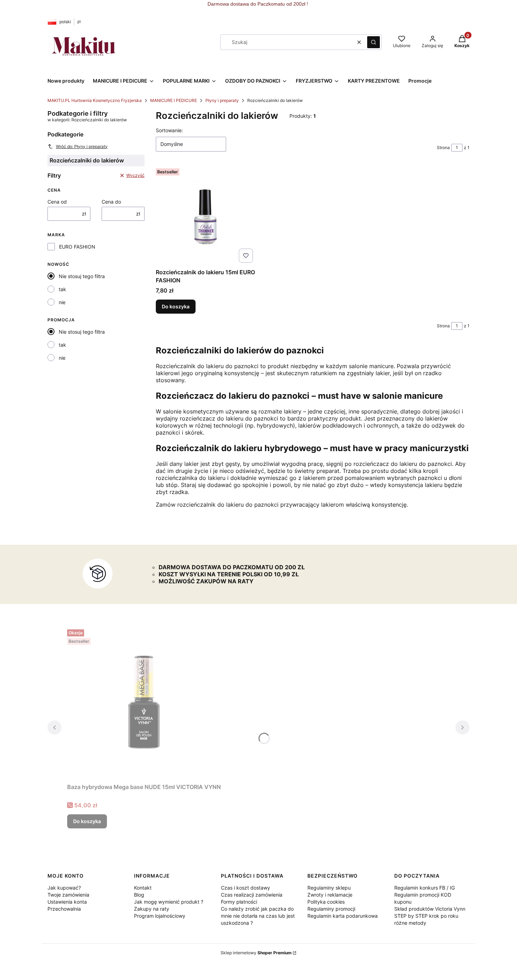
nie (62, 302)
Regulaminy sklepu (329, 888)
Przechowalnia (64, 909)
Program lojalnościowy (159, 916)
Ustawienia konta (67, 902)
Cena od (57, 202)
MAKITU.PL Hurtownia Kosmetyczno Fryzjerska (94, 100)
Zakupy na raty (151, 909)
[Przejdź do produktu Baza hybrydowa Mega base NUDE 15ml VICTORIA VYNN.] (144, 703)
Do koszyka (176, 306)
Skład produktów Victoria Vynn (429, 909)
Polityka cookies (326, 902)
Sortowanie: (169, 130)
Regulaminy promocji (331, 909)
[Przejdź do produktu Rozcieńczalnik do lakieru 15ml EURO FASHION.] (206, 215)
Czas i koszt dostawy (245, 888)
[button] (373, 42)
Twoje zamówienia (68, 895)
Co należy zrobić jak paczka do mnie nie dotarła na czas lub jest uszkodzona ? (258, 916)
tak (62, 289)
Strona (443, 147)
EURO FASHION (77, 247)
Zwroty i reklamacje (329, 895)
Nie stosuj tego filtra (82, 276)
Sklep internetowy (256, 952)
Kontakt (143, 888)
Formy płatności (239, 902)
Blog (139, 895)
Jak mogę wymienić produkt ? (168, 902)
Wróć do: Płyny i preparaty (82, 146)
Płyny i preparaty (222, 100)
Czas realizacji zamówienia (251, 895)
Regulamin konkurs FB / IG (424, 888)
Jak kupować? (64, 888)
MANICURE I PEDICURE (173, 100)
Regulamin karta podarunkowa (342, 916)
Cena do (111, 202)
